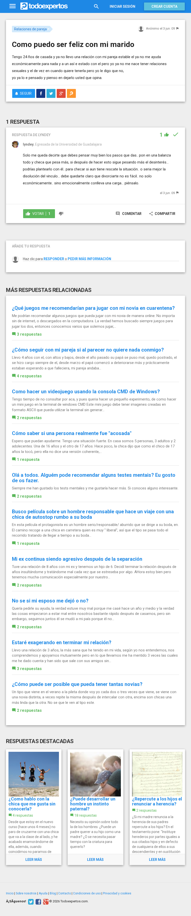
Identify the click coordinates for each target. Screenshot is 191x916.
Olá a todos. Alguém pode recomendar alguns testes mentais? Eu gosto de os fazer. (93, 477)
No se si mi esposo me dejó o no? (50, 601)
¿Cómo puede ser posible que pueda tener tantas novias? (77, 684)
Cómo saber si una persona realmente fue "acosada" (72, 433)
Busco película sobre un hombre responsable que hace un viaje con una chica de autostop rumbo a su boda (93, 514)
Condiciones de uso (87, 893)
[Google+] (45, 901)
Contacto (64, 893)
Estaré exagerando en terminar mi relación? (61, 642)
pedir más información (89, 259)
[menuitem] (40, 93)
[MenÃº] (12, 6)
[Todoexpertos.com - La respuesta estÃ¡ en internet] (44, 6)
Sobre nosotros (26, 893)
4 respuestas (29, 376)
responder (54, 259)
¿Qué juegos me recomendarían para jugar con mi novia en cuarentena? (93, 308)
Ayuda (43, 893)
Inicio (9, 893)
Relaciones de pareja (30, 29)
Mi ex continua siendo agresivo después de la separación (77, 559)
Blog (53, 893)
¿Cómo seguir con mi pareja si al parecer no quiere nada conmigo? (88, 350)
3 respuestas (29, 334)
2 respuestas (29, 417)
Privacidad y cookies (117, 893)
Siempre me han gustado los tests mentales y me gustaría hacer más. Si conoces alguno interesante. (95, 488)
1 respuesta (28, 459)
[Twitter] (30, 901)
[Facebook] (37, 901)
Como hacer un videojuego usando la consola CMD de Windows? (86, 392)
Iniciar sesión (122, 6)
